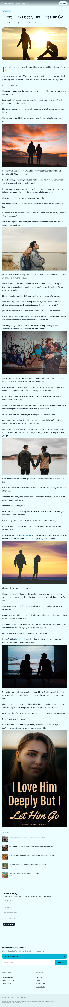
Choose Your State (11, 956)
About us (39, 977)
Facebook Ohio (7, 984)
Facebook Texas (7, 977)
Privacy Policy (40, 984)
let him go (27, 535)
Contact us (39, 980)
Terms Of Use (40, 987)
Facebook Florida (8, 980)
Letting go (6, 11)
